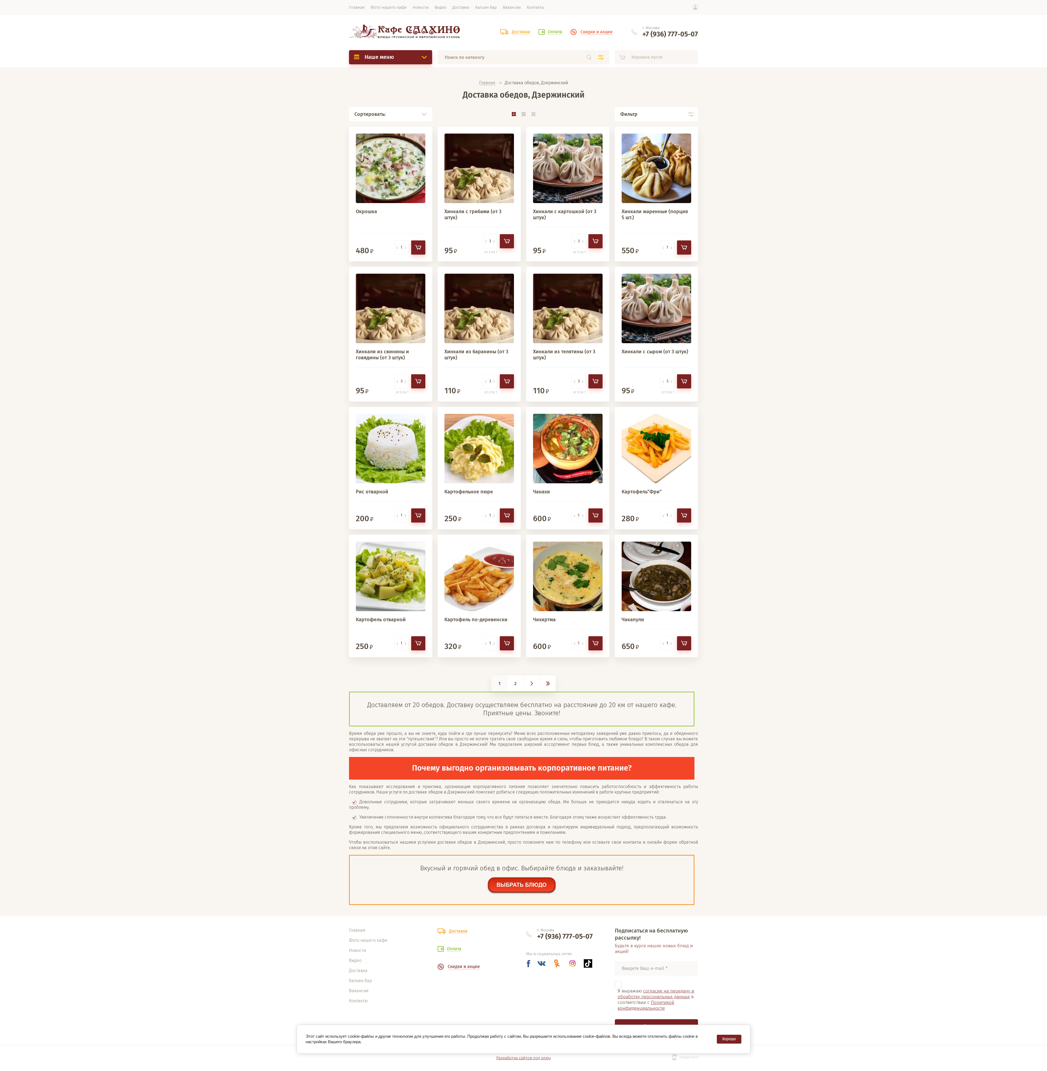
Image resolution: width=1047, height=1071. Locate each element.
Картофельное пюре (468, 492)
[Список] (523, 114)
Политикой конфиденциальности (646, 1005)
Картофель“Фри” (642, 492)
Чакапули (633, 620)
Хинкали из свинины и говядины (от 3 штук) (382, 355)
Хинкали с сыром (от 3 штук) (655, 352)
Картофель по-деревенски (475, 620)
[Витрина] (514, 114)
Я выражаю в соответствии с (656, 999)
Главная (487, 83)
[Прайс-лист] (533, 114)
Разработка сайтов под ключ (523, 1057)
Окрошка (366, 212)
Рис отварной (372, 492)
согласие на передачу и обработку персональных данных (656, 994)
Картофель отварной (381, 620)
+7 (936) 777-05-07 (670, 34)
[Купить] (418, 247)
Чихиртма (544, 620)
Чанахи (541, 492)
